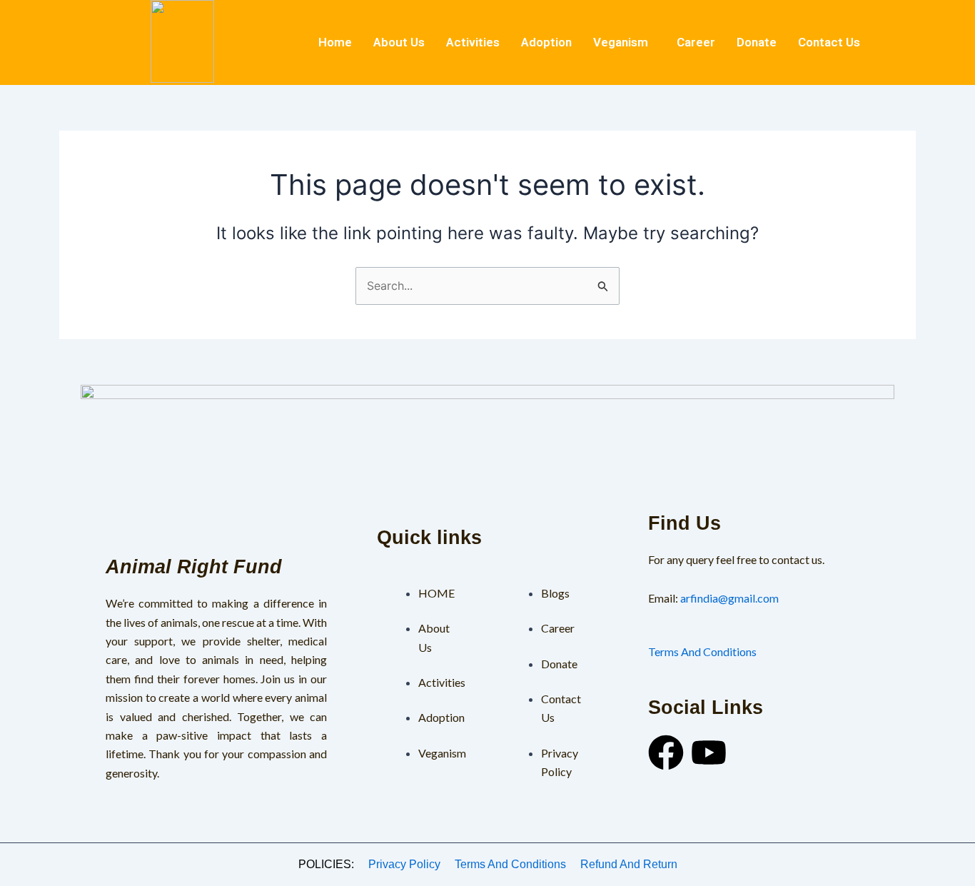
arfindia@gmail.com (729, 598)
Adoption (546, 42)
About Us (399, 42)
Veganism (620, 42)
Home (335, 42)
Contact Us (829, 42)
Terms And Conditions (702, 651)
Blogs (555, 593)
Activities (473, 42)
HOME (436, 593)
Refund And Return (628, 864)
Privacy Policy (404, 864)
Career (696, 42)
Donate (757, 42)
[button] (624, 42)
